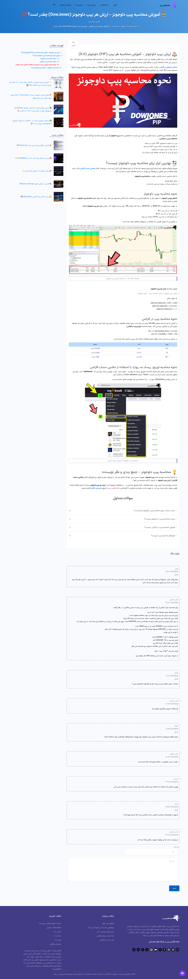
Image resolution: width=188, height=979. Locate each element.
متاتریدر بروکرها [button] (65, 5)
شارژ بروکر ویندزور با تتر (105, 932)
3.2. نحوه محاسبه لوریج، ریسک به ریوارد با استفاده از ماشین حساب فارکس (37, 65)
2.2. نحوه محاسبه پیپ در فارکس (49, 62)
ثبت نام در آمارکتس (107, 940)
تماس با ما (57, 932)
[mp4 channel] (151, 949)
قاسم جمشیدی (94, 21)
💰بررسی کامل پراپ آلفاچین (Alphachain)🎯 (36, 196)
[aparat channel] (168, 949)
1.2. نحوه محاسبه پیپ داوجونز (49, 59)
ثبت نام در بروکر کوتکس (105, 936)
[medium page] (134, 949)
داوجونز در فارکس (120, 26)
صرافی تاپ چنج (108, 923)
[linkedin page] (138, 949)
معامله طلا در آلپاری (54, 928)
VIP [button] (54, 5)
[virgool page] (142, 949)
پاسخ (176, 574)
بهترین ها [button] (79, 5)
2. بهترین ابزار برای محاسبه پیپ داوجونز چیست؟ (47, 56)
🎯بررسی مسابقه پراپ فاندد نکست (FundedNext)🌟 (33, 158)
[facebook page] (164, 949)
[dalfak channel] (155, 949)
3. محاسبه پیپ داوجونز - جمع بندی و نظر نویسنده (46, 68)
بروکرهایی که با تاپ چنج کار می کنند (100, 928)
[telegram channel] (147, 949)
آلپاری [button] (115, 5)
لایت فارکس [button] (104, 5)
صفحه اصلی (133, 26)
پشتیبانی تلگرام (55, 944)
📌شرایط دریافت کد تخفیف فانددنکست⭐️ (37, 171)
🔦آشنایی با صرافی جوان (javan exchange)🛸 (36, 184)
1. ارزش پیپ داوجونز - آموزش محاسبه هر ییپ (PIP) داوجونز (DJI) (41, 52)
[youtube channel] (177, 949)
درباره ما (58, 940)
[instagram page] (160, 949)
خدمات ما (57, 936)
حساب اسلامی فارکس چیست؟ (50, 923)
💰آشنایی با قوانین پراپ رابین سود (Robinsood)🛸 (34, 145)
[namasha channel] (173, 949)
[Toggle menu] (182, 973)
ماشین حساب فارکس (87, 168)
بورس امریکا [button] (91, 5)
